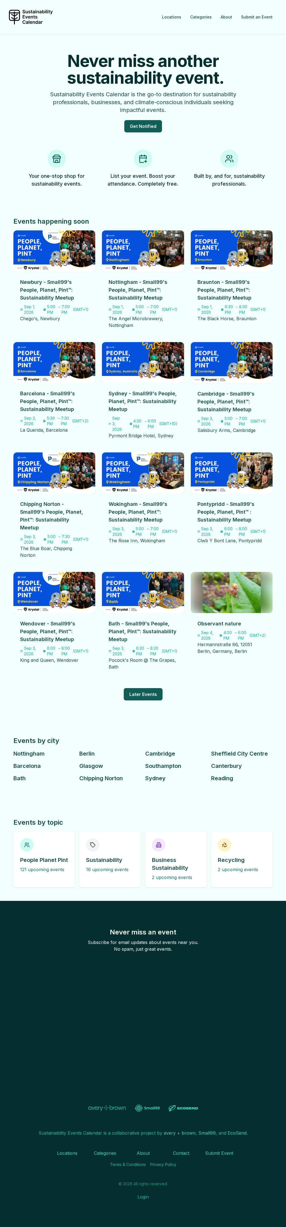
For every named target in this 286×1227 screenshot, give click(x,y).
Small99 (207, 1133)
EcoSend (237, 1133)
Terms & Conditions (128, 1164)
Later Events (143, 694)
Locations (171, 17)
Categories (201, 17)
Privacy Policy (163, 1164)
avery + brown (180, 1133)
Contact (181, 1153)
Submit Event (219, 1153)
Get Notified (143, 126)
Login (143, 1197)
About (226, 17)
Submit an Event (257, 17)
